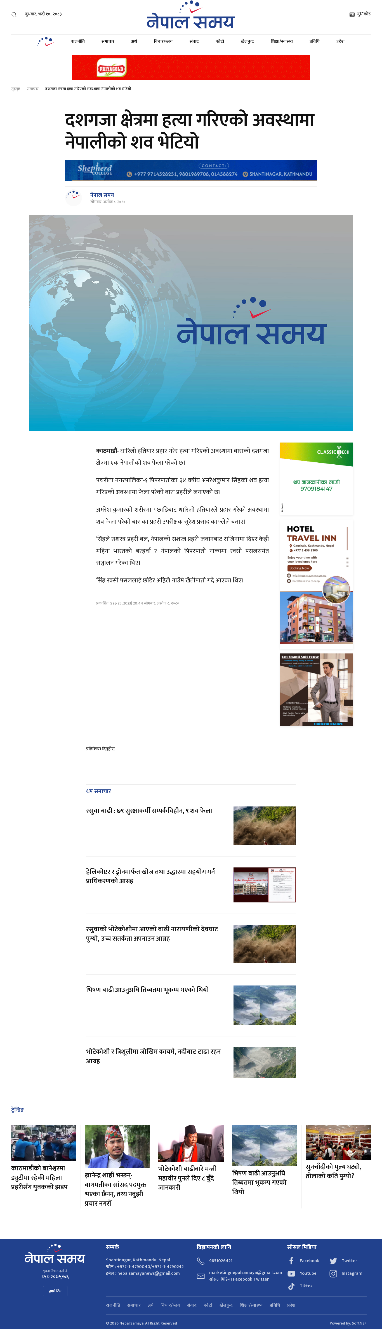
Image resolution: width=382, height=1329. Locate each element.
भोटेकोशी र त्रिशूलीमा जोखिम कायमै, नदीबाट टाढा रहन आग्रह (153, 1056)
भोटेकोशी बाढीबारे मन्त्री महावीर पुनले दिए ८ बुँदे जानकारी (187, 1178)
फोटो (220, 41)
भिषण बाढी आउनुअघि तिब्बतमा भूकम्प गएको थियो (147, 990)
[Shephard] (191, 170)
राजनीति (78, 41)
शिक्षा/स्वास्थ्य (282, 41)
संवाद (194, 41)
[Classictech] (316, 479)
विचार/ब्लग (163, 41)
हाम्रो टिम (55, 1291)
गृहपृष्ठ (15, 89)
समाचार (108, 41)
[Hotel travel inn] (316, 584)
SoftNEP (359, 1323)
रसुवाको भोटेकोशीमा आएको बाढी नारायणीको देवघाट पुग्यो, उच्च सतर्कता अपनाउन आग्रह (152, 934)
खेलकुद (247, 41)
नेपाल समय (102, 195)
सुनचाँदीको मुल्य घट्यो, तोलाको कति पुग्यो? (334, 1171)
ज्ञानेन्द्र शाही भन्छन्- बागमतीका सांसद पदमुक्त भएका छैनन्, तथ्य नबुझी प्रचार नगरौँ (116, 1189)
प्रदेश (340, 41)
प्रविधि (315, 41)
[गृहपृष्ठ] (46, 42)
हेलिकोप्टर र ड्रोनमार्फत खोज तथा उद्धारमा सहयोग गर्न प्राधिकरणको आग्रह (150, 876)
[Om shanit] (316, 689)
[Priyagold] (191, 67)
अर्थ (134, 41)
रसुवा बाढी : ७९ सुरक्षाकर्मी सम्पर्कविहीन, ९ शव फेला (149, 811)
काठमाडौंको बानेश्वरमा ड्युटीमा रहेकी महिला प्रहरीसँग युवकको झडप (39, 1178)
